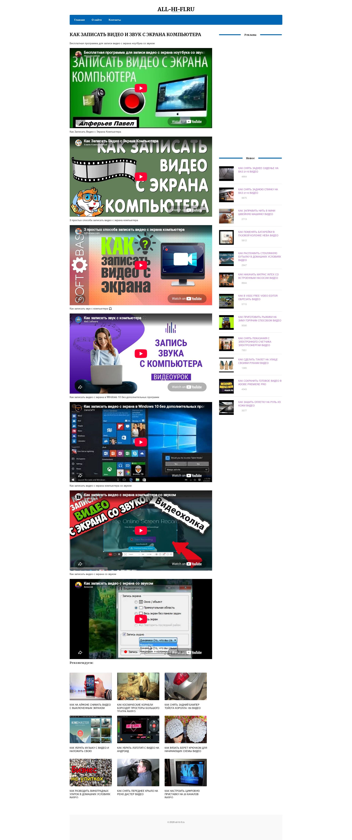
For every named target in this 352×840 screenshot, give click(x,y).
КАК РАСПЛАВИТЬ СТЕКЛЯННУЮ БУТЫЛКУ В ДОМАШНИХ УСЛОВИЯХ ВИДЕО (259, 256)
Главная (79, 19)
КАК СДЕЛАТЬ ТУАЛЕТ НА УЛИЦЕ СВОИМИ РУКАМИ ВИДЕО (258, 361)
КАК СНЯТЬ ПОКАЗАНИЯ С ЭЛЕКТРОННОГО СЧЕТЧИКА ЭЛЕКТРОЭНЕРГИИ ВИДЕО (254, 341)
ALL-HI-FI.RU (176, 9)
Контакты (115, 19)
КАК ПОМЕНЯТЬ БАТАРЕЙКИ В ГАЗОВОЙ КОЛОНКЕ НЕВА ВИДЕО (258, 233)
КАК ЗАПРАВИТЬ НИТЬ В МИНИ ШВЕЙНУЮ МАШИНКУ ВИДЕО (256, 212)
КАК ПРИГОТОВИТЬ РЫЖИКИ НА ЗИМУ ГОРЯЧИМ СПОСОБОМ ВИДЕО (259, 318)
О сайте (97, 19)
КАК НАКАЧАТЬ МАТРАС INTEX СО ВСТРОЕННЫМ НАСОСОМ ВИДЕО (258, 276)
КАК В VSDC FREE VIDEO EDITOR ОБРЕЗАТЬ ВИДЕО (258, 297)
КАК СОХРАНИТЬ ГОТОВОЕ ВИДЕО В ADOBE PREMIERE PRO (260, 382)
